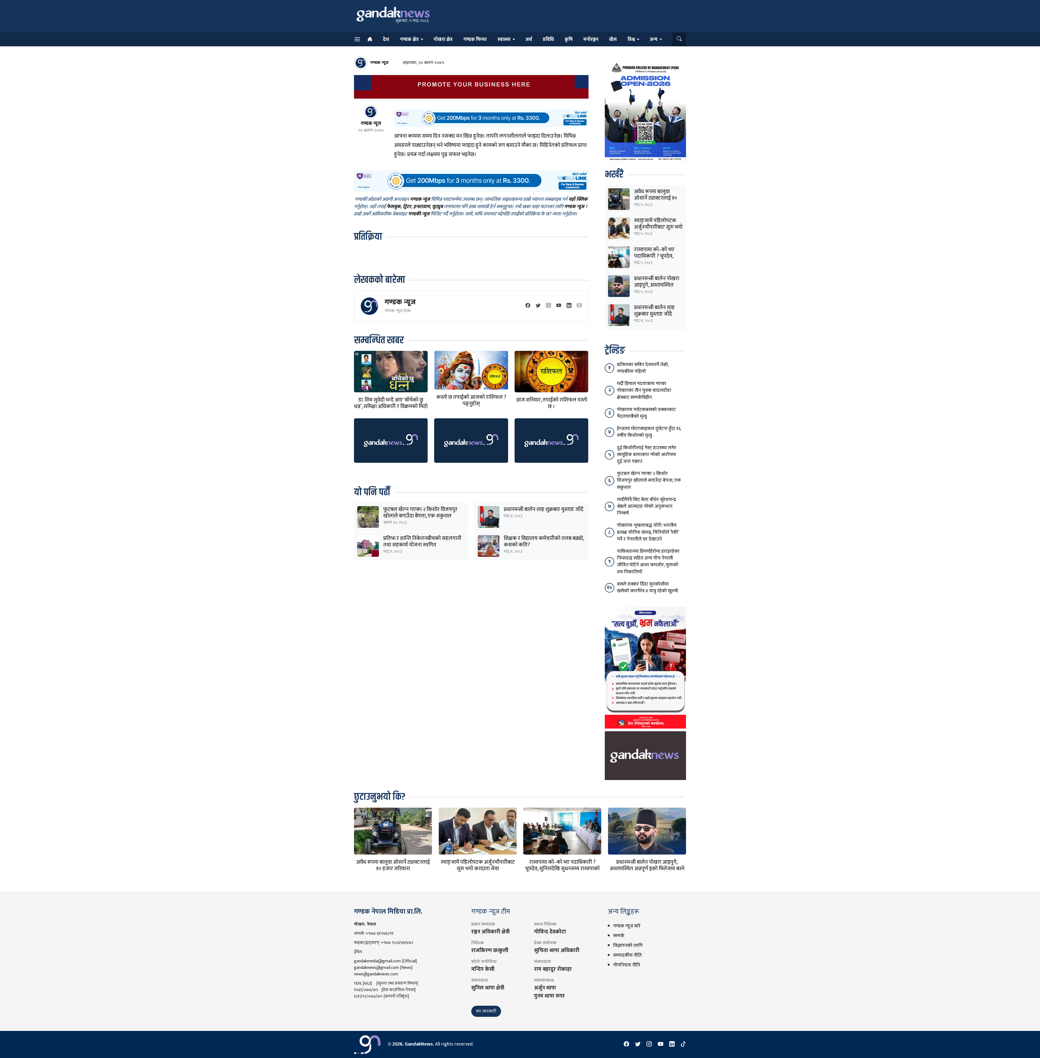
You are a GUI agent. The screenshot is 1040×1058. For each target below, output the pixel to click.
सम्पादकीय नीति (627, 955)
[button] (679, 39)
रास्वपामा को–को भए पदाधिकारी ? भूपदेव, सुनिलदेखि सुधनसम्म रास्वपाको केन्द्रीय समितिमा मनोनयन (562, 869)
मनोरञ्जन (590, 39)
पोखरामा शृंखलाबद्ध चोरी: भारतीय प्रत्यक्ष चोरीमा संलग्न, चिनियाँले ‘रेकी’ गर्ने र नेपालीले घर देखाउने (648, 532)
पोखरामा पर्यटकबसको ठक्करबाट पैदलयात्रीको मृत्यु (646, 413)
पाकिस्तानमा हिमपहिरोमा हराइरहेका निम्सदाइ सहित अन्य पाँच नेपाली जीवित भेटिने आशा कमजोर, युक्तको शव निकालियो (648, 561)
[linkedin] (569, 306)
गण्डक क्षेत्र (409, 39)
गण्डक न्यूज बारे (627, 926)
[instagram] (548, 306)
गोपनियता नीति (626, 965)
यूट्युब (437, 207)
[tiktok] (683, 1044)
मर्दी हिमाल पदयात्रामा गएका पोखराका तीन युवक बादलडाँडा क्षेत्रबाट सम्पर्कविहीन (644, 390)
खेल (613, 39)
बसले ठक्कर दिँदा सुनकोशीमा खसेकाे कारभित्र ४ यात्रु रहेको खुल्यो (647, 587)
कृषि (569, 39)
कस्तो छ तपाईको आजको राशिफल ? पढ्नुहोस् (471, 400)
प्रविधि (548, 39)
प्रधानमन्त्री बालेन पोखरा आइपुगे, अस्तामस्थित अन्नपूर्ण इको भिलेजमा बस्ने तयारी (647, 869)
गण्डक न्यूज (400, 302)
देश (386, 39)
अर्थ (528, 39)
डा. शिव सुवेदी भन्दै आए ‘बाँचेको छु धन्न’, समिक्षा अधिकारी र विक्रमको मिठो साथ (391, 406)
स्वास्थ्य (504, 39)
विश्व (631, 39)
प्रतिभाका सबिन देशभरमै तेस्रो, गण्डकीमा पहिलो (643, 368)
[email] (579, 306)
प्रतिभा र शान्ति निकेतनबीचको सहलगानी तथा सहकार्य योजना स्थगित (422, 541)
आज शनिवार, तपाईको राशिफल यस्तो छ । (551, 403)
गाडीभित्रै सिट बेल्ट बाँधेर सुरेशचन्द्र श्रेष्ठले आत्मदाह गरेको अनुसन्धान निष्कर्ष (646, 506)
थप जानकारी (486, 1011)
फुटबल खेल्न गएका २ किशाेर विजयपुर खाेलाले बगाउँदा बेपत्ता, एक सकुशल (420, 512)
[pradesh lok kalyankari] (645, 667)
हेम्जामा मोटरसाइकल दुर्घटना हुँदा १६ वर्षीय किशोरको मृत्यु (649, 432)
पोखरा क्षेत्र (443, 39)
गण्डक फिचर (475, 39)
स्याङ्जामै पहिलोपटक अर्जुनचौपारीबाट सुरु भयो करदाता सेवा (658, 227)
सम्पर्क (618, 936)
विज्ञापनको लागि (627, 945)
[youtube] (558, 306)
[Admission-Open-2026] (645, 111)
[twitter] (538, 306)
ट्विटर (407, 207)
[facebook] (527, 306)
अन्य (654, 39)
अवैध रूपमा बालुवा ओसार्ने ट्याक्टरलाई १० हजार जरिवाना (655, 198)
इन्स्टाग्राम (421, 207)
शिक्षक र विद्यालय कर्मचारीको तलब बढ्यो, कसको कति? (544, 541)
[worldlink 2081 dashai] (491, 118)
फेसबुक (394, 207)
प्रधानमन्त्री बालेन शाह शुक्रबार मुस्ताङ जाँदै (543, 509)
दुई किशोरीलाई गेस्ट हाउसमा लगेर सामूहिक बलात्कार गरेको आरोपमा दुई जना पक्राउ (646, 454)
